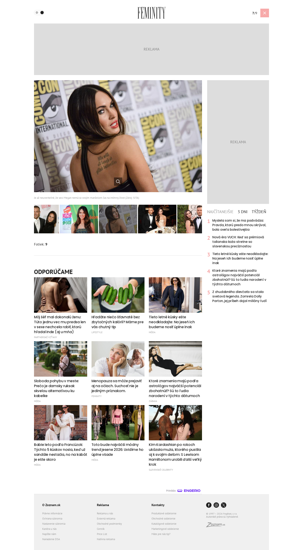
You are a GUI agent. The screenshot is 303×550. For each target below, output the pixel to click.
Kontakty (158, 505)
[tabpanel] (238, 260)
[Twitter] (223, 505)
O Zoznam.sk (51, 505)
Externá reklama (106, 518)
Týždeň (259, 211)
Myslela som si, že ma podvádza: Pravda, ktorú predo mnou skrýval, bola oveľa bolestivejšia (239, 225)
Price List (102, 534)
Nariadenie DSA (51, 539)
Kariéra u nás (49, 529)
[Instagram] (216, 505)
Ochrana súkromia (52, 518)
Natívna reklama (106, 539)
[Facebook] (208, 505)
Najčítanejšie (220, 211)
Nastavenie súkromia (53, 523)
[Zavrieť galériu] (264, 13)
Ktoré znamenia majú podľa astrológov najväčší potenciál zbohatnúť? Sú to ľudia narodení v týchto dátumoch (239, 277)
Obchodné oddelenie (163, 518)
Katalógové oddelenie (164, 523)
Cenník (101, 529)
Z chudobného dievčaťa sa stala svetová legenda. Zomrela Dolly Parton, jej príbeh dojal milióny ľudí (239, 296)
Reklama (103, 505)
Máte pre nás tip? (161, 534)
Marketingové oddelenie (165, 529)
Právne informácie (52, 513)
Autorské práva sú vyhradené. (222, 516)
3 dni (243, 211)
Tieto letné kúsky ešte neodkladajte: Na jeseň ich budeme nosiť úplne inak (240, 258)
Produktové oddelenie (164, 513)
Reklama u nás (105, 513)
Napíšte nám (49, 534)
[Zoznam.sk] (217, 526)
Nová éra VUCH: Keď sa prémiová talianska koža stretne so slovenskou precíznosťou (238, 241)
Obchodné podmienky (109, 523)
